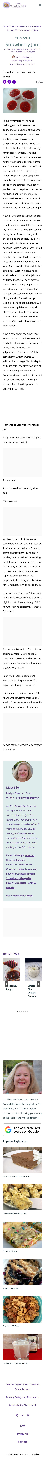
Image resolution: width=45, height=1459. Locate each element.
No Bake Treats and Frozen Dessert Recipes (21, 49)
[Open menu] (40, 5)
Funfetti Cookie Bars (10, 1251)
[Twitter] (22, 1415)
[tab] (17, 1011)
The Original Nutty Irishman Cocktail (15, 1363)
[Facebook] (17, 1415)
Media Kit (22, 1433)
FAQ (22, 1425)
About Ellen (26, 895)
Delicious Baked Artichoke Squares (14, 1214)
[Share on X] (10, 82)
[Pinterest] (28, 1415)
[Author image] (13, 56)
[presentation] (11, 969)
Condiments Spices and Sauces (22, 52)
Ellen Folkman (24, 57)
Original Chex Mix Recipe (11, 1326)
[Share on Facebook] (5, 82)
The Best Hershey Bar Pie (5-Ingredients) (16, 1176)
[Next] (38, 984)
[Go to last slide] (6, 984)
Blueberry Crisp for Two (11, 1288)
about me (33, 1117)
